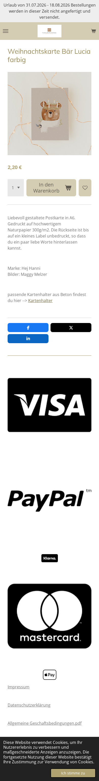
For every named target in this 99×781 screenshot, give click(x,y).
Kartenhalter (40, 300)
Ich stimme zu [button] (73, 773)
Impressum (18, 687)
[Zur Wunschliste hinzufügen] (85, 187)
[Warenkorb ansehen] (93, 31)
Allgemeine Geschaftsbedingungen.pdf (44, 723)
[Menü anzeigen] (5, 31)
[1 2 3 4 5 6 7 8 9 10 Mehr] (16, 187)
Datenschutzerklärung (29, 705)
